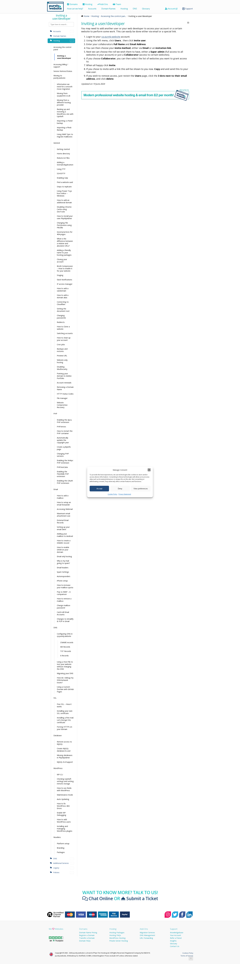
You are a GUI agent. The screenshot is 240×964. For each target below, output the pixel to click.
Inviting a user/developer (64, 57)
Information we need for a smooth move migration (64, 86)
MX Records (65, 647)
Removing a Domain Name (65, 388)
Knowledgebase (176, 932)
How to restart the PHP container (64, 432)
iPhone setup (62, 581)
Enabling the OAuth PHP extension (65, 481)
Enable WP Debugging (61, 814)
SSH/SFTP (61, 173)
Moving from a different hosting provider (64, 102)
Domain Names (108, 8)
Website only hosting (62, 361)
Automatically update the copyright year (63, 440)
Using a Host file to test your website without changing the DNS (65, 665)
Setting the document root (63, 309)
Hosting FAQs (115, 935)
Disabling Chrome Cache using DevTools (64, 209)
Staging (60, 275)
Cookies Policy (187, 953)
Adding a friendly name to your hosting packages (64, 252)
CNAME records (66, 642)
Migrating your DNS (65, 673)
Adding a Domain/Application (65, 163)
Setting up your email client (63, 528)
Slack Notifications (64, 279)
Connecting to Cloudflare (63, 303)
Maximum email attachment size (63, 514)
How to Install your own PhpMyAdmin (65, 217)
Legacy (56, 868)
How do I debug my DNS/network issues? (65, 680)
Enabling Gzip (62, 178)
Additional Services (61, 863)
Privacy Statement (124, 494)
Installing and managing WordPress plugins (64, 828)
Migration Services (147, 932)
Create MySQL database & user (64, 749)
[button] (149, 470)
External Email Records (62, 521)
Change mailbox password (63, 606)
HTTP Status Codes (65, 394)
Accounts (92, 8)
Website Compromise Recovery (62, 405)
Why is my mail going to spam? (63, 562)
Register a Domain (86, 935)
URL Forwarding (146, 938)
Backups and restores (62, 350)
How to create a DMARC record (63, 541)
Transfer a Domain (87, 938)
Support (189, 8)
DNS (135, 8)
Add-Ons (104, 4)
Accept (99, 489)
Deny (120, 489)
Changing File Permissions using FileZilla (64, 225)
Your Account (175, 935)
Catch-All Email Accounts (63, 613)
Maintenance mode (65, 795)
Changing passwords (61, 316)
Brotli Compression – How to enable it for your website (65, 268)
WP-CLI (60, 774)
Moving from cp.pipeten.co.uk (63, 94)
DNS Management (147, 935)
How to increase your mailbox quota (65, 586)
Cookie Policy (112, 494)
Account (172, 8)
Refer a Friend (176, 938)
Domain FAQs (84, 941)
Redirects (61, 322)
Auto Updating (63, 799)
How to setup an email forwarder (64, 503)
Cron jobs (61, 344)
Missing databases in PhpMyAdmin (64, 756)
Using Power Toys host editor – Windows (64, 193)
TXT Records (65, 651)
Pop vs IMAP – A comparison (63, 593)
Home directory (63, 153)
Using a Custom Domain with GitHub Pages (65, 689)
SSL (55, 698)
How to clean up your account (63, 339)
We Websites (56, 928)
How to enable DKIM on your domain (63, 549)
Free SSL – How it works (64, 705)
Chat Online (100, 898)
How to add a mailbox (62, 496)
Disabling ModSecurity (62, 368)
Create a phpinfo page (64, 448)
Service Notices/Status (63, 71)
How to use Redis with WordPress (64, 789)
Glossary (146, 8)
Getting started (63, 149)
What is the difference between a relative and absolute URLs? (65, 242)
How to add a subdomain (62, 289)
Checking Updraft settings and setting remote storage (65, 781)
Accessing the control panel (62, 48)
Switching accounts (65, 333)
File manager (62, 398)
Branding (60, 848)
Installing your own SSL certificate (64, 712)
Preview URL (62, 355)
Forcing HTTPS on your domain (64, 728)
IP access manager (64, 284)
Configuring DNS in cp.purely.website (64, 635)
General (57, 143)
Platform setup (63, 843)
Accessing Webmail (65, 509)
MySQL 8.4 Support (65, 762)
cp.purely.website (110, 36)
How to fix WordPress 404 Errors (63, 806)
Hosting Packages (116, 932)
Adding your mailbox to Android (65, 535)
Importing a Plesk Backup (64, 128)
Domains (73, 4)
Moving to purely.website (59, 76)
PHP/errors (61, 426)
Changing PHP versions (63, 454)
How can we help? (75, 8)
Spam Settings (63, 572)
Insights (173, 941)
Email (56, 489)
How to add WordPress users (64, 820)
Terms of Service (187, 956)
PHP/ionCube (62, 467)
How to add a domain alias (62, 296)
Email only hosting (64, 556)
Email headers (62, 567)
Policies (56, 872)
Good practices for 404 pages (64, 233)
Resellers (57, 837)
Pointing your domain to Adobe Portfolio (64, 375)
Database (58, 735)
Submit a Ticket (141, 898)
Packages (61, 852)
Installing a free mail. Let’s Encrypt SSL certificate (65, 720)
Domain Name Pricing (88, 932)
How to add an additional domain (64, 201)
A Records (64, 655)
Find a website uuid (65, 182)
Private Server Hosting (118, 941)
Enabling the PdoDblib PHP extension (63, 473)
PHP (55, 413)
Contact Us (174, 946)
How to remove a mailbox (64, 599)
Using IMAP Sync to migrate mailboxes (65, 135)
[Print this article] (188, 22)
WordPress (58, 768)
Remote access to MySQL (64, 743)
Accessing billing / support (61, 65)
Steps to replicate (64, 186)
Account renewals (64, 382)
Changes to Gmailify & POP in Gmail (65, 620)
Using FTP (61, 169)
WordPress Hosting (117, 938)
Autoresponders (63, 576)
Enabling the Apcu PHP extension (64, 421)
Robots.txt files (63, 158)
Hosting (88, 4)
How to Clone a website (63, 327)
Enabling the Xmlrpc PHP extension (65, 461)
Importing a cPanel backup (64, 122)
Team (118, 4)
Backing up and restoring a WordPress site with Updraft (65, 113)
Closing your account (62, 260)
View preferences (141, 489)
